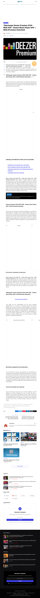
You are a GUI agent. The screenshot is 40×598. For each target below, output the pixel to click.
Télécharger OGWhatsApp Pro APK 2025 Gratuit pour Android (11, 460)
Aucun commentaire (20, 33)
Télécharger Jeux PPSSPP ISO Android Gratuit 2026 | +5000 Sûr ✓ (20, 595)
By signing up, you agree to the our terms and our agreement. (20, 522)
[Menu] (4, 1)
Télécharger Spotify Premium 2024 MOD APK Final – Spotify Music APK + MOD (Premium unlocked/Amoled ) (28, 417)
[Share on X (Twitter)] (9, 36)
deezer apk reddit (7, 404)
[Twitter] (4, 67)
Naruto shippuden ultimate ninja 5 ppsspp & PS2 (19, 167)
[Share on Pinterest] (10, 36)
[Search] (36, 1)
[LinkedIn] (4, 69)
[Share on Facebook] (7, 36)
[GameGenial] (20, 1)
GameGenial (8, 33)
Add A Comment (20, 466)
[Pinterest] (4, 72)
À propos (26, 594)
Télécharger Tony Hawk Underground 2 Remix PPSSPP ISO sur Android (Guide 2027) (22, 555)
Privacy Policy (26, 522)
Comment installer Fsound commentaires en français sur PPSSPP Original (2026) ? (22, 482)
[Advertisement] (20, 13)
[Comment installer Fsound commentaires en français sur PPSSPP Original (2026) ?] (5, 483)
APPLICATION (8, 4)
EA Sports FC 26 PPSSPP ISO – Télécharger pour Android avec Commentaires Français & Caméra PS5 (20, 487)
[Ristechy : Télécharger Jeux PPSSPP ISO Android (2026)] (29, 436)
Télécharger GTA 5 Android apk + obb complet (18, 165)
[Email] (4, 74)
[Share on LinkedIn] (12, 36)
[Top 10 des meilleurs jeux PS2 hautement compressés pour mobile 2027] (5, 561)
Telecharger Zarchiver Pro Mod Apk (16, 172)
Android (4, 442)
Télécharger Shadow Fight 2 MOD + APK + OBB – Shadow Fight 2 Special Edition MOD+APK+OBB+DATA (11, 417)
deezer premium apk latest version (9, 407)
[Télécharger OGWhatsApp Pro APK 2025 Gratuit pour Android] (11, 452)
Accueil (4, 4)
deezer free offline (14, 404)
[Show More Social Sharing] (14, 36)
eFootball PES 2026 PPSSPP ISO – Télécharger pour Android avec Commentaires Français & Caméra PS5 (21, 477)
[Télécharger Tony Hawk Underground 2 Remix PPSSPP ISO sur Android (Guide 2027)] (5, 555)
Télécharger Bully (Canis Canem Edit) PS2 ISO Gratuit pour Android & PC (22, 564)
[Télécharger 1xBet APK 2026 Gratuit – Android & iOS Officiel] (11, 436)
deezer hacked (20, 404)
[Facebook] (4, 64)
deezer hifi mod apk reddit (28, 404)
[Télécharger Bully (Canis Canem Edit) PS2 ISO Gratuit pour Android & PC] (5, 566)
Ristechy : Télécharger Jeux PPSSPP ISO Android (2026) (28, 445)
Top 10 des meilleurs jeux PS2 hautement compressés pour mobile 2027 (22, 559)
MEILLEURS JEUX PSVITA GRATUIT (18, 594)
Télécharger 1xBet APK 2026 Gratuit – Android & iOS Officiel (10, 445)
